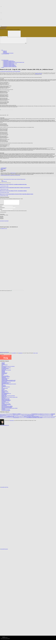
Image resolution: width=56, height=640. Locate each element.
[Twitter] (8, 12)
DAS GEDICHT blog (3, 28)
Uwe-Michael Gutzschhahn (31, 417)
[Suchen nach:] (4, 36)
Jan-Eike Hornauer (30, 415)
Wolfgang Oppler (53, 417)
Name (1, 206)
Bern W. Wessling (11, 179)
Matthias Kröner (21, 416)
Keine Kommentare (17, 71)
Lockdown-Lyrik (10, 416)
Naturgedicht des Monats (5, 391)
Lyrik (2, 387)
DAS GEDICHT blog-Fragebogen (6, 367)
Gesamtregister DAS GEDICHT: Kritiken (8, 64)
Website (1, 209)
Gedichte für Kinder (4, 378)
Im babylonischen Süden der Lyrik (6, 382)
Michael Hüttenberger (41, 416)
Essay (2, 180)
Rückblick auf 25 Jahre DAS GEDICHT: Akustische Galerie (9, 397)
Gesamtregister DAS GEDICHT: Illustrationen (9, 65)
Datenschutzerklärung (4, 637)
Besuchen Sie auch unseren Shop (4, 352)
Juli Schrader (18, 179)
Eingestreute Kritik (4, 373)
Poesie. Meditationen (4, 394)
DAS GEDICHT (40, 413)
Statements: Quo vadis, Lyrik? (5, 399)
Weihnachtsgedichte (4, 405)
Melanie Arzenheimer (28, 416)
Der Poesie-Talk (4, 369)
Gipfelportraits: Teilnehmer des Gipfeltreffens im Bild (8, 380)
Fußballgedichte (4, 377)
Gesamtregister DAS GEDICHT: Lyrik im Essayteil (10, 63)
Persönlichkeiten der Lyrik (5, 392)
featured (15, 179)
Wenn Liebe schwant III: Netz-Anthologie (7, 406)
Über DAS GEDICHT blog (5, 53)
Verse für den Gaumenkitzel (5, 402)
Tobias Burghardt (16, 417)
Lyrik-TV (3, 389)
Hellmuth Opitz (23, 415)
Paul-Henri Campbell (53, 416)
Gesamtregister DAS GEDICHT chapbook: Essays (10, 66)
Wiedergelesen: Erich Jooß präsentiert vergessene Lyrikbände (9, 408)
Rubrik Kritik (5, 52)
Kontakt (3, 67)
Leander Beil (4, 416)
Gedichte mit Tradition (4, 379)
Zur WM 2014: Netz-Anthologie (6, 410)
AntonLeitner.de (12, 420)
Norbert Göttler (48, 416)
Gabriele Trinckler (15, 415)
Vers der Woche (4, 401)
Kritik (2, 384)
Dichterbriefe (3, 370)
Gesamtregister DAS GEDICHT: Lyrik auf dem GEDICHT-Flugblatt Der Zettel (13, 62)
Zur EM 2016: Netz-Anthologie (6, 409)
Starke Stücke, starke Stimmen (6, 398)
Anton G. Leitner (12, 71)
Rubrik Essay (5, 51)
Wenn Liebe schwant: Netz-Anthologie (7, 407)
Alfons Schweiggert (6, 179)
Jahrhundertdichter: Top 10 (5, 383)
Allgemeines (3, 362)
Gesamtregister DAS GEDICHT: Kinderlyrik (9, 61)
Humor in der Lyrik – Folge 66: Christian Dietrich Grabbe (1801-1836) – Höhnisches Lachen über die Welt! (15, 187)
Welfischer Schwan (22, 179)
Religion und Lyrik (4, 396)
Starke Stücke (9, 417)
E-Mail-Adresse (2, 207)
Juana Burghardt (42, 415)
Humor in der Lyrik (38, 73)
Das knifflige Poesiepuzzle (5, 368)
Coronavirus (34, 413)
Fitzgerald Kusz (3, 415)
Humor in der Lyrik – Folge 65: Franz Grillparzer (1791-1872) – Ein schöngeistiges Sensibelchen (13, 190)
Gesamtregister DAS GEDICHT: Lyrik (8, 60)
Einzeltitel (3, 374)
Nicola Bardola (45, 416)
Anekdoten (3, 363)
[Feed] (8, 25)
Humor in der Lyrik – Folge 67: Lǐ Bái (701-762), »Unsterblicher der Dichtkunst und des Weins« (13, 184)
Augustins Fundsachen (5, 364)
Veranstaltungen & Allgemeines (6, 400)
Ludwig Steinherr (16, 416)
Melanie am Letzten (4, 390)
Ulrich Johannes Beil (24, 417)
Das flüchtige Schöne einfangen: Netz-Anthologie (8, 366)
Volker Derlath (39, 417)
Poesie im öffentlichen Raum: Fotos (6, 393)
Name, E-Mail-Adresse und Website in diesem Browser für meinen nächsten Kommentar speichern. (14, 210)
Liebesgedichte (4, 385)
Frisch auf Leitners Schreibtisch (6, 376)
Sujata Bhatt (12, 417)
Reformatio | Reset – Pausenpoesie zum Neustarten (8, 395)
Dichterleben (3, 371)
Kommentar (2, 204)
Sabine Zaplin (6, 417)
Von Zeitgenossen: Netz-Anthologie (6, 404)
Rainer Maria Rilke (2, 417)
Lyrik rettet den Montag (5, 388)
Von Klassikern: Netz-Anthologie (6, 403)
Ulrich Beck (20, 417)
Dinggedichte (3, 372)
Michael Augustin (35, 416)
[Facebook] (8, 6)
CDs (2, 365)
